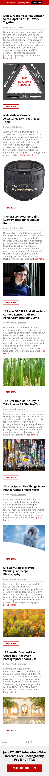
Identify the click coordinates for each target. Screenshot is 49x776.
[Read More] (9, 58)
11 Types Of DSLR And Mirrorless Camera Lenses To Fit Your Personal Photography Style (24, 315)
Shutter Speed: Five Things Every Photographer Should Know (24, 488)
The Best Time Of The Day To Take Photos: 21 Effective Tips (21, 402)
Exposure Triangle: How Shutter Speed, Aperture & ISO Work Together (23, 19)
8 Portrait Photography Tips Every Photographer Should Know (21, 220)
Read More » (11, 106)
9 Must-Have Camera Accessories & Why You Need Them (21, 119)
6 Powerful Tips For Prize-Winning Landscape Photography (19, 571)
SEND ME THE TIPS (24, 768)
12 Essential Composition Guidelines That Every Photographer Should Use (19, 656)
